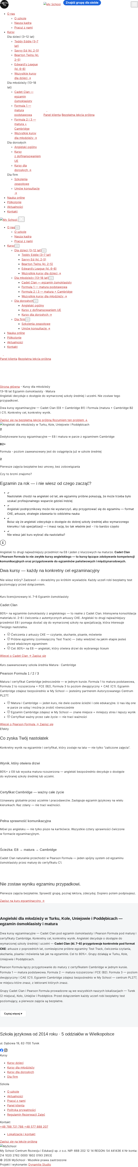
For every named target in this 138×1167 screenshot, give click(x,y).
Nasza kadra (22, 23)
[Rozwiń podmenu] (17, 227)
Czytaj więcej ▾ (13, 1013)
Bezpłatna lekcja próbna (78, 115)
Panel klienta (52, 115)
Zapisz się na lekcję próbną (18, 1141)
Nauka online (16, 197)
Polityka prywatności (21, 1110)
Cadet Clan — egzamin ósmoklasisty (23, 96)
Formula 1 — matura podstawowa (23, 110)
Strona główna (10, 386)
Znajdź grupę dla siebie (82, 2)
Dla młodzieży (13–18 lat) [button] (31, 278)
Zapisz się (39, 656)
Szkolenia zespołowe (36, 324)
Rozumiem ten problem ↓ (70, 420)
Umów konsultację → (36, 328)
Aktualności (15, 207)
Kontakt (12, 211)
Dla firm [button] (19, 319)
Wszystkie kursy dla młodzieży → (44, 296)
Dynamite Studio (39, 1164)
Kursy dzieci (15, 1063)
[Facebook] (45, 110)
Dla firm (12, 1076)
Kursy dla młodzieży (20, 1067)
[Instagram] (48, 110)
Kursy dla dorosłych (20, 1072)
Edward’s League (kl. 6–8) (39, 268)
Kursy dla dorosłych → (37, 314)
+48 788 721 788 (12, 1126)
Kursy (11, 32)
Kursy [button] (11, 245)
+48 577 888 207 (36, 1126)
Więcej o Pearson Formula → (20, 724)
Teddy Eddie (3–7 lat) (36, 255)
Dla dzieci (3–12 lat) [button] (28, 250)
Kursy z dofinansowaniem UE (27, 156)
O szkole (20, 18)
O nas (11, 13)
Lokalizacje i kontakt (21, 1134)
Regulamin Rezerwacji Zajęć (26, 1114)
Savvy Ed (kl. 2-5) (26, 50)
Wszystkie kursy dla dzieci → (41, 273)
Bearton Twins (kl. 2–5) (37, 264)
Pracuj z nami (23, 27)
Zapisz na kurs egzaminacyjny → (22, 901)
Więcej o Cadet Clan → (16, 656)
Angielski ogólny (25, 147)
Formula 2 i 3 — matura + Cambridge (25, 124)
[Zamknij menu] (21, 219)
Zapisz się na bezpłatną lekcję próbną (26, 420)
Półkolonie (14, 202)
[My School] (9, 220)
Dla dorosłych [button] (23, 301)
